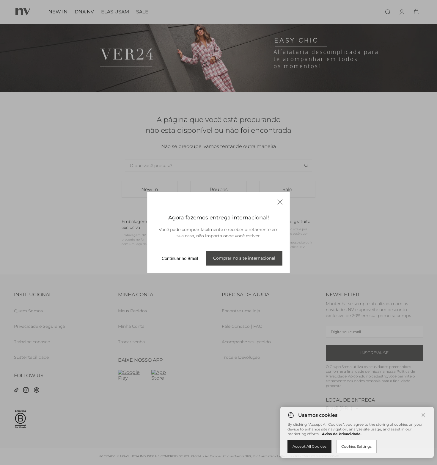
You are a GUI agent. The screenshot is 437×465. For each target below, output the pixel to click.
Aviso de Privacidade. (341, 434)
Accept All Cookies (309, 446)
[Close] (423, 415)
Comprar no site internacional (244, 258)
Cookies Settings (356, 446)
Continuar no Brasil (180, 258)
